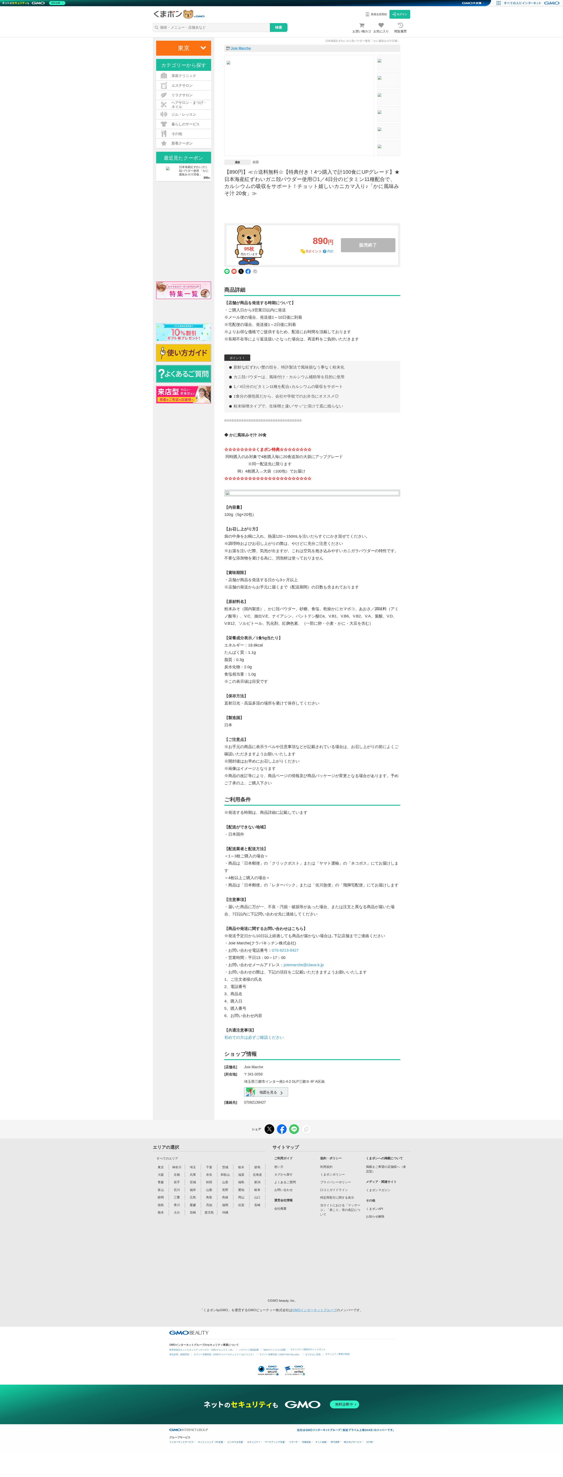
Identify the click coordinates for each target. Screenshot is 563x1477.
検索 (278, 27)
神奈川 (176, 1167)
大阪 (161, 1174)
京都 (177, 1174)
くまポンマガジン (378, 1190)
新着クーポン (182, 143)
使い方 (278, 1166)
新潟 (257, 1182)
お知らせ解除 (375, 1216)
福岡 (225, 1205)
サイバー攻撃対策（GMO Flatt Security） (280, 1354)
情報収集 (306, 1442)
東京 (161, 1167)
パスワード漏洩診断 (249, 1350)
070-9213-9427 (285, 950)
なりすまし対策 (313, 1354)
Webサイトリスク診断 (274, 1350)
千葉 (209, 1167)
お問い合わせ (283, 1190)
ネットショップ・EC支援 (210, 1442)
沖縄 (225, 1212)
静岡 (161, 1197)
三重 (177, 1197)
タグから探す (283, 1174)
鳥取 (209, 1197)
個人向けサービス (353, 1442)
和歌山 (225, 1174)
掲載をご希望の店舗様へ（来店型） (386, 1169)
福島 (241, 1182)
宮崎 (193, 1212)
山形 (225, 1182)
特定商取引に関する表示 (337, 1197)
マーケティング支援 (275, 1442)
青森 (161, 1182)
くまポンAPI (374, 1208)
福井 (193, 1190)
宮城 (193, 1182)
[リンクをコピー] (306, 1129)
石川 (177, 1190)
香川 (177, 1205)
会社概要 (280, 1208)
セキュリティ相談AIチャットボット (307, 1349)
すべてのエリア (167, 1158)
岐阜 (257, 1190)
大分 (177, 1212)
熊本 (161, 1212)
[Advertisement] (308, 1257)
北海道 (257, 1174)
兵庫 (193, 1174)
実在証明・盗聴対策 (179, 1354)
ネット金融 (320, 1442)
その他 (369, 1442)
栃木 (241, 1167)
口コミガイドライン (334, 1190)
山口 (257, 1197)
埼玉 (193, 1167)
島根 (225, 1197)
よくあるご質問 (285, 1182)
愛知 (241, 1190)
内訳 (330, 251)
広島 (193, 1197)
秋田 (209, 1182)
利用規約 (326, 1166)
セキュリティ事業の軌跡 (337, 1354)
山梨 (209, 1190)
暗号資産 (335, 1442)
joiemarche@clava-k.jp (304, 965)
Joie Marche (241, 48)
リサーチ (293, 1442)
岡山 (241, 1197)
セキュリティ (253, 1442)
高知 (209, 1205)
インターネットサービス (181, 1442)
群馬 (257, 1167)
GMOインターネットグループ (314, 1310)
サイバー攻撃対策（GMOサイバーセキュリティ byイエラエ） (224, 1354)
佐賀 (241, 1205)
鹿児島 (209, 1212)
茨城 (225, 1167)
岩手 (177, 1182)
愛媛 (193, 1205)
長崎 (257, 1205)
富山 (161, 1190)
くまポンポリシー (332, 1174)
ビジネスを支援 (235, 1442)
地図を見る (268, 1092)
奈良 (209, 1174)
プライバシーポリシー (335, 1182)
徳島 (161, 1205)
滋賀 (241, 1174)
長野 (225, 1190)
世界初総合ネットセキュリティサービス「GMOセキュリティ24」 (201, 1350)
